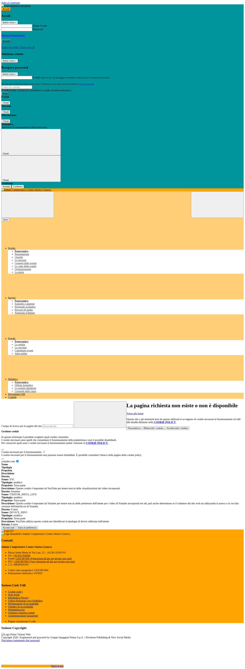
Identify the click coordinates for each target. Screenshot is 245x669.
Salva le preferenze (27, 527)
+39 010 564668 (21, 555)
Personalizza (134, 428)
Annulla (6, 186)
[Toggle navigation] (27, 204)
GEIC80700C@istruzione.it (44, 558)
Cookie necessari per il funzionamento (21, 452)
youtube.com (8, 461)
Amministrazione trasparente (23, 615)
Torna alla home (135, 413)
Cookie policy (15, 591)
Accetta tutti (177, 428)
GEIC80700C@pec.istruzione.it (44, 561)
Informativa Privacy (18, 597)
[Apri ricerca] (217, 204)
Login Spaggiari (87, 84)
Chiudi (6, 103)
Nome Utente (40, 25)
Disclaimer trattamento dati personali (20, 640)
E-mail (36, 77)
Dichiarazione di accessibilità (23, 603)
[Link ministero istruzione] (16, 5)
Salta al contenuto (10, 2)
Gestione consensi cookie (21, 612)
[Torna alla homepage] (122, 189)
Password (38, 29)
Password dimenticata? (13, 35)
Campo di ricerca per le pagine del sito (21, 426)
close (5, 219)
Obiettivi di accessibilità (20, 606)
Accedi (6, 9)
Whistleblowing (16, 609)
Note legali (14, 594)
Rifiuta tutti (154, 428)
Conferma (17, 186)
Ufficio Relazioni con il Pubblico (25, 600)
